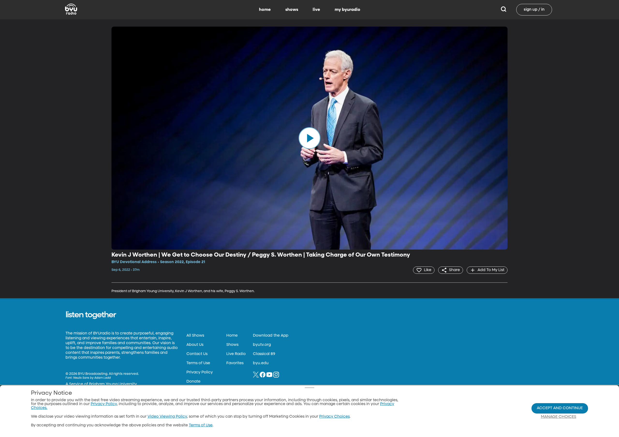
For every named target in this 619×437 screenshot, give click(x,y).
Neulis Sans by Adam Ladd (92, 378)
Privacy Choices (334, 417)
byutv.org (262, 345)
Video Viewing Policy (167, 417)
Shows (232, 345)
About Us (194, 345)
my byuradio (347, 9)
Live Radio (236, 354)
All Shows (195, 336)
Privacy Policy (199, 372)
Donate (193, 382)
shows (291, 9)
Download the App (270, 336)
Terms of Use (198, 363)
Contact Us (196, 354)
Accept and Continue (560, 408)
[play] (309, 138)
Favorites (234, 363)
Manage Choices (558, 417)
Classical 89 (264, 354)
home (265, 9)
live (316, 9)
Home (232, 336)
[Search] (503, 9)
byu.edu (261, 363)
